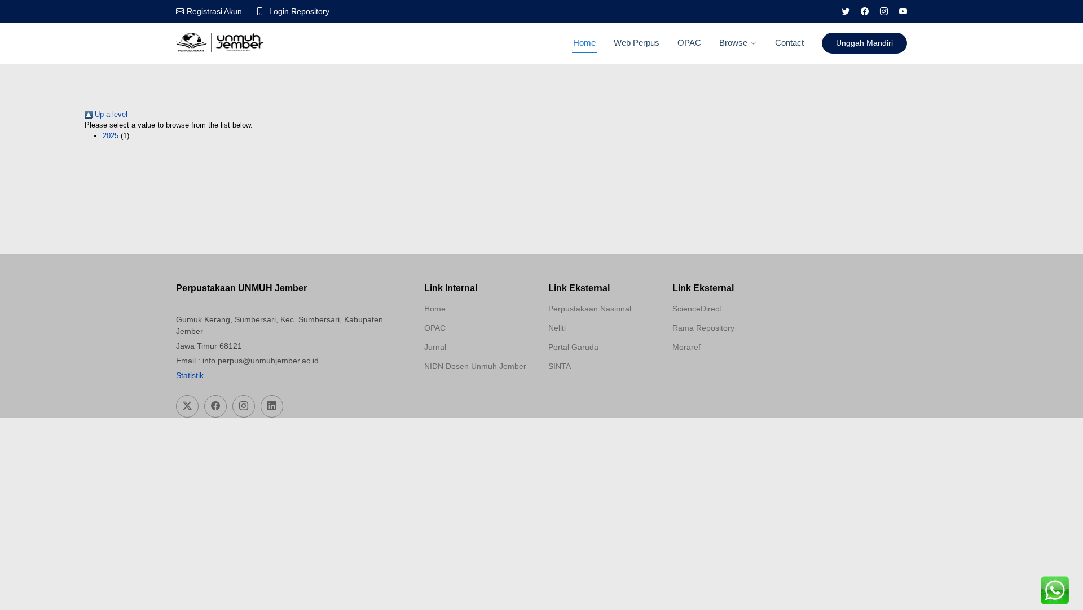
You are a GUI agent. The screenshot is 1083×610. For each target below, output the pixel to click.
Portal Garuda (573, 347)
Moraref (686, 347)
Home (584, 42)
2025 (110, 135)
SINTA (559, 366)
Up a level (110, 114)
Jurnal (435, 347)
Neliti (557, 328)
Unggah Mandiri (864, 42)
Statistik (190, 375)
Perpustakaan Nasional (589, 309)
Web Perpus (636, 42)
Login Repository (299, 11)
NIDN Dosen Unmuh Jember (475, 366)
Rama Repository (703, 328)
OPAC (689, 42)
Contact (789, 42)
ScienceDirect (696, 309)
